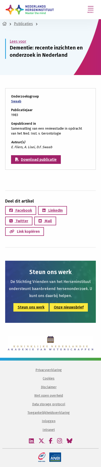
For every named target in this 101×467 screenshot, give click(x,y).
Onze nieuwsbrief (69, 307)
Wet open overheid (48, 396)
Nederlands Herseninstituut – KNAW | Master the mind (30, 9)
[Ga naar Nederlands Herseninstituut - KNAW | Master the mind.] (4, 24)
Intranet (49, 430)
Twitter (21, 221)
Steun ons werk (31, 307)
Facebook (23, 210)
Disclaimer (49, 387)
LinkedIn (55, 210)
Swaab (16, 101)
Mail (48, 221)
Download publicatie (39, 159)
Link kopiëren (28, 231)
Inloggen (48, 421)
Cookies (48, 378)
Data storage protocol (48, 404)
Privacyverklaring (48, 370)
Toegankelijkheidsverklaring (48, 413)
